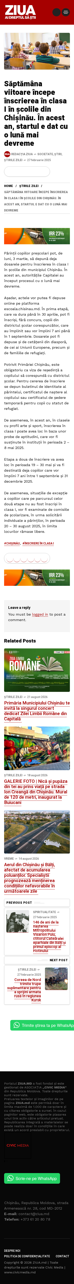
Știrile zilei (13, 160)
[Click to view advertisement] (37, 236)
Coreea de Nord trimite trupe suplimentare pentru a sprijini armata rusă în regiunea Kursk (24, 990)
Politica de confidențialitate (27, 1256)
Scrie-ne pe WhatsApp (36, 1178)
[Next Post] (56, 979)
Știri (58, 154)
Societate (45, 154)
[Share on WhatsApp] (23, 171)
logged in (40, 614)
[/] (56, 12)
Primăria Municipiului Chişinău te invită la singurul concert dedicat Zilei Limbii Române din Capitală (37, 711)
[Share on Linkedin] (30, 171)
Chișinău (13, 543)
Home (8, 186)
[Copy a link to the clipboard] (44, 171)
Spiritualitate (44, 912)
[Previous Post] (17, 921)
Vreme (9, 859)
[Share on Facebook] (9, 171)
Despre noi (12, 1251)
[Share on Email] (37, 171)
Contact (62, 1256)
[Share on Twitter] (16, 171)
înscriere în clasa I (39, 543)
